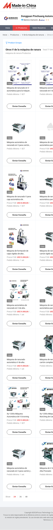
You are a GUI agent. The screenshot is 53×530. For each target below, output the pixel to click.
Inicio (7, 28)
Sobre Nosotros (39, 28)
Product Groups (15, 42)
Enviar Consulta (19, 106)
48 (26, 496)
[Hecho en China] (20, 5)
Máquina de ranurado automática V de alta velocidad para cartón (16, 362)
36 (20, 496)
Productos (22, 28)
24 (15, 497)
